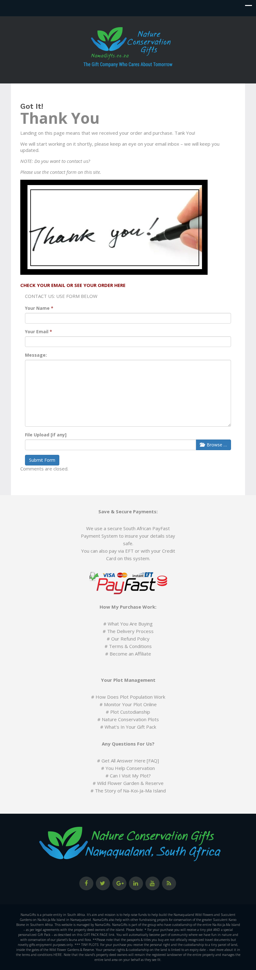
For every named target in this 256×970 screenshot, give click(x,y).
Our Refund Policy (130, 639)
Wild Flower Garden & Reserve (130, 783)
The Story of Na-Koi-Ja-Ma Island (130, 790)
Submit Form (42, 460)
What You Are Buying (130, 624)
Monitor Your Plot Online (130, 704)
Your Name (39, 308)
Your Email (38, 331)
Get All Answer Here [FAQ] (130, 760)
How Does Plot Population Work (130, 697)
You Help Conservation (130, 768)
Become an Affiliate (130, 654)
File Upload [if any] (45, 435)
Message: (36, 355)
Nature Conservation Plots (130, 719)
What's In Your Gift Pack (130, 727)
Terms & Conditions (130, 646)
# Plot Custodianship (128, 712)
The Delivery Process (130, 631)
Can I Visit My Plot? (130, 775)
